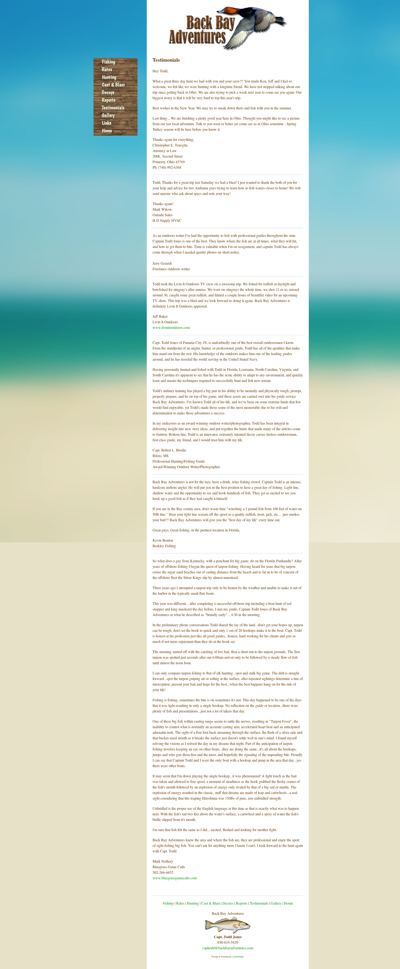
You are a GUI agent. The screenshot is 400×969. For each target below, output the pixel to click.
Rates (107, 69)
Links (106, 123)
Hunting (109, 77)
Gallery (108, 115)
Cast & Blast (113, 85)
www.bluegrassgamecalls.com (175, 877)
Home (107, 130)
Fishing (108, 62)
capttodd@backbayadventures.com (227, 947)
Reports (109, 100)
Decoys (108, 92)
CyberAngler (238, 957)
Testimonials (113, 108)
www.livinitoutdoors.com (171, 327)
